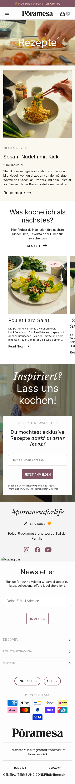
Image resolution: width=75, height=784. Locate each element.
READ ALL (34, 246)
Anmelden (37, 619)
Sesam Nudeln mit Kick (31, 157)
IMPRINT (20, 768)
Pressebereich (54, 774)
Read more (14, 192)
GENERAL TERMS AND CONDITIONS (20, 774)
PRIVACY (55, 768)
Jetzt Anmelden (37, 474)
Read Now (15, 346)
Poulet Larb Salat (28, 320)
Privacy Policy (33, 485)
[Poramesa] (37, 13)
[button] (7, 13)
